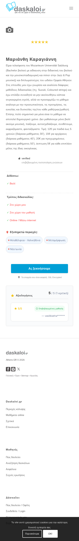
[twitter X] (18, 370)
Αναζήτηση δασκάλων (18, 463)
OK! (50, 534)
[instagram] (13, 370)
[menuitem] (71, 8)
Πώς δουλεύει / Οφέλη (18, 505)
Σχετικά (10, 421)
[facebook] (8, 370)
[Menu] (71, 8)
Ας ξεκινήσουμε (39, 268)
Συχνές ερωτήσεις (15, 475)
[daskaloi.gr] (33, 8)
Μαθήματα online (15, 415)
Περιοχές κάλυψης (15, 409)
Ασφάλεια (11, 469)
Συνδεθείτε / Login (15, 511)
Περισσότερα (32, 534)
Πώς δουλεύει (13, 457)
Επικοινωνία (12, 427)
